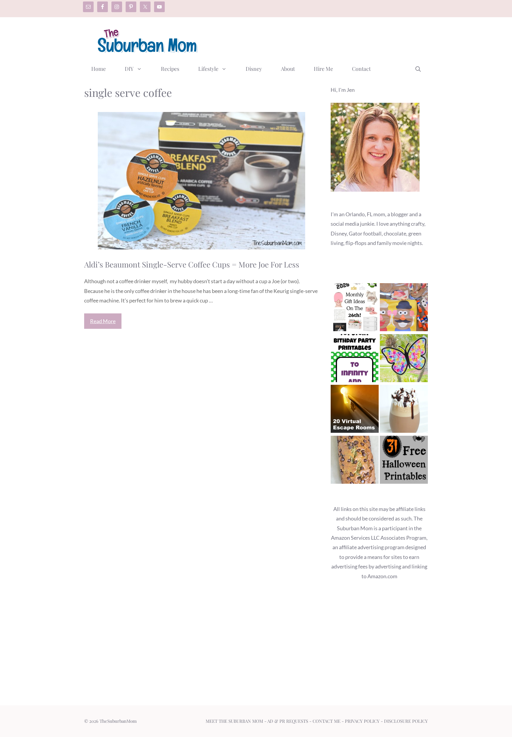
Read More (103, 321)
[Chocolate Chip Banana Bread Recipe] (355, 461)
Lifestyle (208, 68)
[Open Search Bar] (418, 68)
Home (98, 68)
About (288, 68)
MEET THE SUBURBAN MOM (234, 721)
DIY (129, 68)
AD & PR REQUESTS (287, 721)
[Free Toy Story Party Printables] (355, 359)
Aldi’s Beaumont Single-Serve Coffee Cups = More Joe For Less (191, 264)
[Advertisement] (320, 39)
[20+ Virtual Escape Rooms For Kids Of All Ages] (355, 410)
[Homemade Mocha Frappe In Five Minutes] (404, 410)
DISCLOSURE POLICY (406, 721)
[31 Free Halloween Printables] (404, 461)
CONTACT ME (326, 721)
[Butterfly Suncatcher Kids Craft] (404, 359)
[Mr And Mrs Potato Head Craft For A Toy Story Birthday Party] (404, 308)
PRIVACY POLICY (362, 721)
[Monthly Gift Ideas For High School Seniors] (355, 308)
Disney (254, 68)
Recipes (170, 68)
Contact (361, 68)
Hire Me (323, 68)
